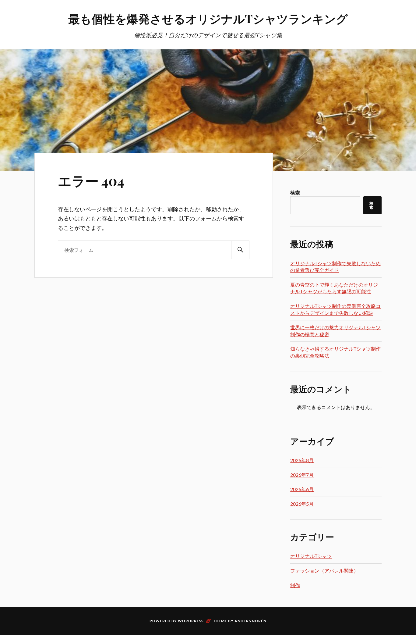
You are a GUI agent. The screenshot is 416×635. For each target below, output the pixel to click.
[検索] (240, 250)
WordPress (190, 621)
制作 (295, 585)
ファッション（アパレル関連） (324, 570)
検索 (295, 192)
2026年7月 (302, 475)
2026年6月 (302, 489)
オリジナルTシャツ (311, 556)
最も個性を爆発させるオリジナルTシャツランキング (208, 18)
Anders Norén (250, 621)
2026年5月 (302, 504)
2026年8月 (302, 460)
